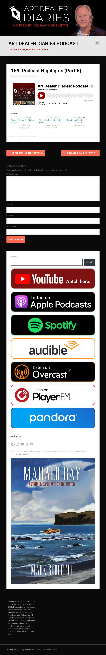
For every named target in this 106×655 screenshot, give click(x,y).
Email (11, 215)
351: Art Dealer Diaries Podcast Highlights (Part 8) (22, 120)
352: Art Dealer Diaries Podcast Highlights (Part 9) (50, 120)
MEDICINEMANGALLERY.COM (21, 601)
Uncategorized (19, 136)
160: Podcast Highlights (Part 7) (80, 153)
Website (12, 226)
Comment (14, 174)
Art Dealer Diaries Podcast (43, 43)
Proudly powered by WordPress (20, 650)
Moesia (46, 650)
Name (10, 205)
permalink (32, 136)
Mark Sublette (32, 76)
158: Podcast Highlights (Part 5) (25, 153)
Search (14, 256)
